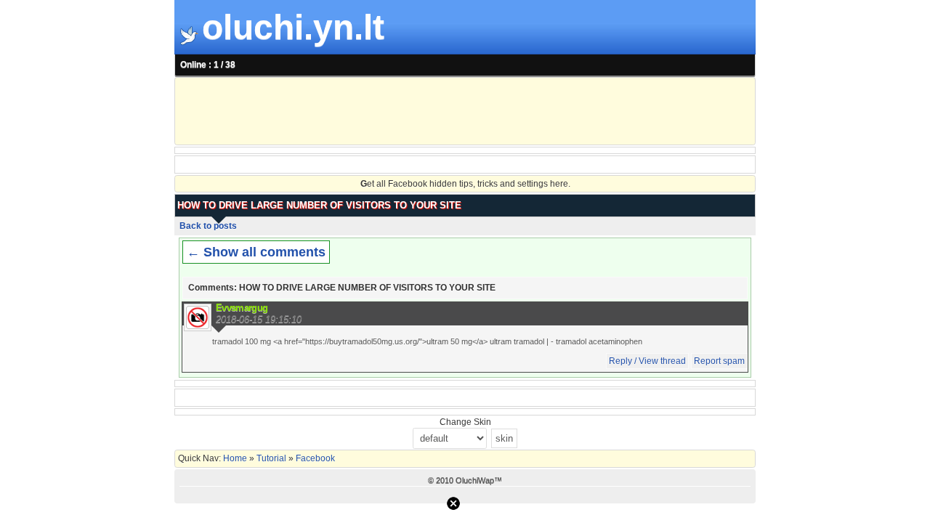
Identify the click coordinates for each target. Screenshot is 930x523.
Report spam (719, 361)
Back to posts (208, 226)
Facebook (314, 458)
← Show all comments (256, 252)
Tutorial (271, 458)
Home (236, 458)
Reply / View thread (647, 361)
